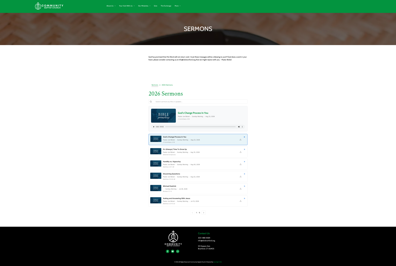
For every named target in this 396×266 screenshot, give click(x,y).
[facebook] (167, 252)
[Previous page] (192, 213)
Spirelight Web (218, 262)
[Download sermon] (240, 139)
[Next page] (204, 213)
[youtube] (172, 252)
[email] (177, 252)
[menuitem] (111, 6)
